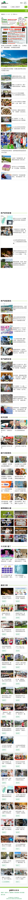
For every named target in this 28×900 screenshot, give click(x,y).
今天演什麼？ (6, 546)
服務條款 (12, 892)
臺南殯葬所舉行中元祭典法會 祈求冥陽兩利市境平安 (20, 697)
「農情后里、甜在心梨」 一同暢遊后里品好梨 (7, 714)
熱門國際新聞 (6, 359)
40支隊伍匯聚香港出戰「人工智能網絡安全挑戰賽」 (20, 747)
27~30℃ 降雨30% (11, 14)
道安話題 (4, 417)
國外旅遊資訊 (6, 453)
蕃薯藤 (4, 3)
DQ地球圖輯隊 (5, 881)
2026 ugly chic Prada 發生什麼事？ (20, 648)
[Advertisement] (14, 196)
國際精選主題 (6, 508)
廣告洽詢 (3, 894)
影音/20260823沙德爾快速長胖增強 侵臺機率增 (7, 796)
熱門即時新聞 (6, 213)
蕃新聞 (4, 601)
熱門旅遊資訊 (6, 301)
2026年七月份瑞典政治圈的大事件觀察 (7, 747)
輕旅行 (4, 848)
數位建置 (22, 892)
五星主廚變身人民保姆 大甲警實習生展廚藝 (6, 763)
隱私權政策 (17, 892)
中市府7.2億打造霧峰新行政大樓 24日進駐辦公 (21, 664)
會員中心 (7, 892)
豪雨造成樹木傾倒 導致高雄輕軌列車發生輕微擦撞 (20, 631)
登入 (21, 3)
